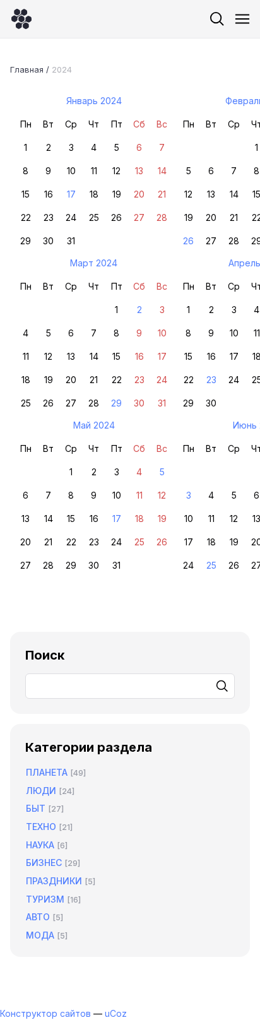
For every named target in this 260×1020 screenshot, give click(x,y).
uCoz (116, 1013)
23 (211, 379)
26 (188, 240)
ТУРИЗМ (45, 899)
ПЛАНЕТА (47, 772)
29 (116, 403)
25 (211, 565)
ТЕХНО (41, 826)
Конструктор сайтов (45, 1013)
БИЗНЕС (44, 862)
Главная (27, 69)
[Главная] (21, 19)
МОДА (40, 935)
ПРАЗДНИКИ (54, 880)
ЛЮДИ (41, 790)
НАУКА (40, 844)
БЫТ (35, 808)
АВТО (38, 916)
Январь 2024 (94, 100)
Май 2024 (94, 425)
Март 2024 (93, 263)
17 (71, 194)
